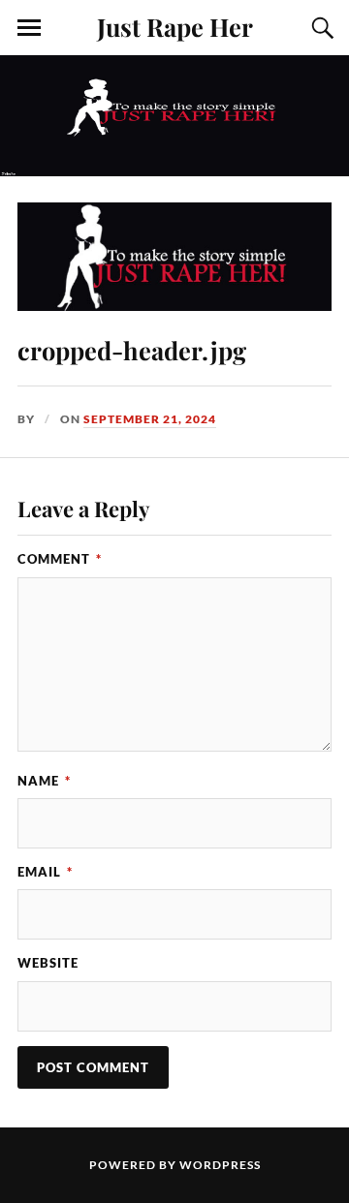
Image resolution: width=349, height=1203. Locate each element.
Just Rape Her (175, 26)
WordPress (220, 1164)
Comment (59, 559)
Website (48, 963)
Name (44, 780)
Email (45, 871)
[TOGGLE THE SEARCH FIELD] (320, 28)
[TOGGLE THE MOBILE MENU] (29, 28)
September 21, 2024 (149, 419)
